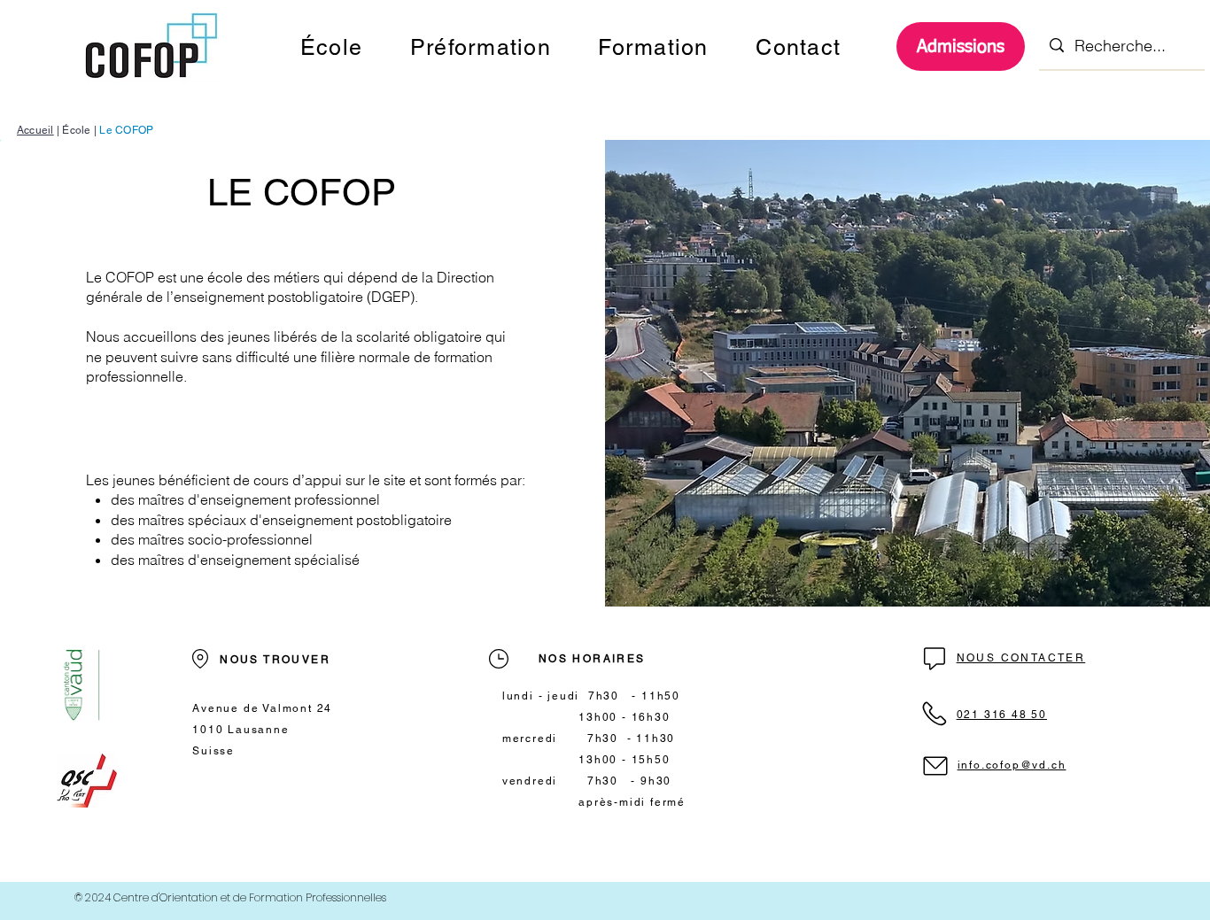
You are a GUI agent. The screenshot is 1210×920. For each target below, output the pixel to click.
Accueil (35, 130)
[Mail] (934, 658)
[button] (331, 47)
